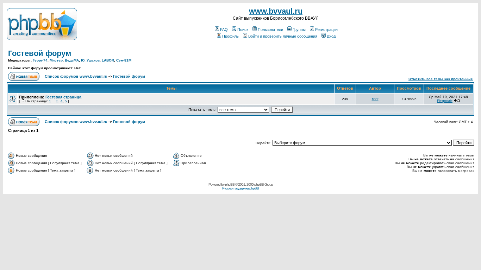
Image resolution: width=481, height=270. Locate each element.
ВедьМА (72, 60)
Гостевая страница (63, 97)
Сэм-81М (123, 60)
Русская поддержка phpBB (240, 188)
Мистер (56, 60)
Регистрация (326, 29)
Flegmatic (444, 101)
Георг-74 (40, 60)
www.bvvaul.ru (275, 11)
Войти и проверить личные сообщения (282, 36)
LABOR (108, 60)
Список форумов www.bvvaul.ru (76, 76)
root (375, 99)
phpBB (230, 184)
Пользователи (270, 29)
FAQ (224, 29)
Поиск (242, 29)
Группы (299, 29)
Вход (331, 36)
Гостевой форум (39, 53)
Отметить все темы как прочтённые (440, 79)
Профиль (230, 36)
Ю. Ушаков (90, 60)
